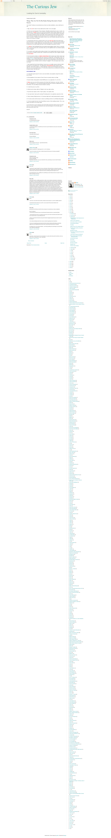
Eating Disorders (72, 411)
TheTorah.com (71, 746)
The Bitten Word (73, 59)
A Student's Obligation (73, 287)
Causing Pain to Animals (73, 369)
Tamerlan (71, 724)
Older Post (62, 243)
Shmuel (70, 692)
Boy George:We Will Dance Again (75, 45)
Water (70, 778)
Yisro (70, 798)
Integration (71, 494)
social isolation (72, 703)
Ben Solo (71, 331)
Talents (70, 719)
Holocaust (71, 473)
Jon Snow (71, 511)
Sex (70, 675)
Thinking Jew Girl (73, 155)
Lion (70, 541)
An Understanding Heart (73, 306)
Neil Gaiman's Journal (74, 52)
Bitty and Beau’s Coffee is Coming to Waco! (76, 56)
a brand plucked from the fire (74, 283)
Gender (70, 445)
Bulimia (70, 363)
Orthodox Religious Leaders (74, 601)
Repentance (71, 649)
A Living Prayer (72, 68)
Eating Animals (72, 410)
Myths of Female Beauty (73, 585)
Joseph (70, 516)
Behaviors (71, 327)
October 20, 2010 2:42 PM (34, 144)
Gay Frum (71, 444)
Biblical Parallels (72, 348)
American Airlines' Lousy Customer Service (76, 304)
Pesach (70, 614)
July (71, 250)
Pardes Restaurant (72, 608)
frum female (72, 44)
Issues (70, 501)
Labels (70, 532)
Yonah (70, 802)
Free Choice (72, 148)
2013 (70, 207)
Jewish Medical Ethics (73, 509)
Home (46, 243)
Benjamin (71, 332)
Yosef (70, 803)
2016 (70, 203)
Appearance (71, 318)
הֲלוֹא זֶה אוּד (71, 816)
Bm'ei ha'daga (72, 64)
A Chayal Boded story (74, 143)
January (71, 259)
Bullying (70, 364)
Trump (70, 761)
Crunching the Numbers (74, 223)
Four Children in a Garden (74, 100)
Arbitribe (71, 125)
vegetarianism (71, 775)
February (72, 258)
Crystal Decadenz (73, 158)
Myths (70, 584)
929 (70, 281)
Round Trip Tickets (72, 654)
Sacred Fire (71, 656)
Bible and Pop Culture (73, 343)
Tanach (70, 725)
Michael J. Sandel (72, 568)
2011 (70, 210)
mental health (71, 566)
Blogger (64, 835)
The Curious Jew (42, 6)
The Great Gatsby (72, 738)
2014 (70, 206)
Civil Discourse (72, 385)
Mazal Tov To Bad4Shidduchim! (74, 107)
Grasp (70, 455)
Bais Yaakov (71, 324)
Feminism (71, 431)
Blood (70, 354)
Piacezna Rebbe (72, 622)
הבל (70, 815)
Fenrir (70, 432)
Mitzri (70, 574)
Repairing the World (72, 648)
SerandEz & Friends (73, 99)
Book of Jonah (71, 356)
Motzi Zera (71, 581)
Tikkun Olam (71, 753)
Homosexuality (72, 477)
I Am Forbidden (72, 487)
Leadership (71, 533)
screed (70, 669)
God (70, 449)
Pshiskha (71, 627)
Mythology (71, 583)
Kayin (70, 525)
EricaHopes (72, 151)
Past (70, 612)
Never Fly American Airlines (74, 592)
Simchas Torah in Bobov (74, 245)
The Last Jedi (71, 740)
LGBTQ (70, 538)
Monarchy (71, 575)
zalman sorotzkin (72, 807)
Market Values (71, 558)
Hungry (70, 486)
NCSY (70, 587)
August (71, 249)
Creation (70, 392)
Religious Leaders (72, 647)
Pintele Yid (71, 623)
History (70, 469)
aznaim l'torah (71, 322)
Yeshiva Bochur (72, 790)
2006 (70, 266)
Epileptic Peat (72, 244)
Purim (70, 628)
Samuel (70, 661)
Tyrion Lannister (72, 763)
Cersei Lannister (72, 371)
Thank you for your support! (74, 84)
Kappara (70, 524)
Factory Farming (72, 424)
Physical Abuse (72, 620)
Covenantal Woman (72, 390)
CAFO (70, 367)
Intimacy (70, 500)
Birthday (70, 352)
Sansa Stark (71, 662)
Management (71, 554)
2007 (70, 264)
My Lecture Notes (77, 28)
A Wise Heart (71, 288)
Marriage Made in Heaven (73, 559)
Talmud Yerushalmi (72, 723)
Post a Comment (31, 240)
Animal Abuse (71, 307)
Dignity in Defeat (72, 405)
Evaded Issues (71, 422)
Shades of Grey (32, 147)
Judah (70, 520)
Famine (70, 430)
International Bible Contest (74, 499)
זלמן (70, 818)
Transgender (71, 759)
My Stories (76, 29)
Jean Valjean (71, 504)
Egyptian (70, 417)
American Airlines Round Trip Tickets (75, 302)
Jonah (70, 512)
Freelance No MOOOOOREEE (74, 76)
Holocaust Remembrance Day (74, 474)
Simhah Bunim (71, 696)
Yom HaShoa (71, 799)
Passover (71, 610)
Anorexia (70, 315)
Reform (70, 645)
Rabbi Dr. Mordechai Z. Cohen (74, 640)
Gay (70, 443)
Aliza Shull (71, 300)
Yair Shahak (71, 788)
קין (69, 828)
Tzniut (70, 770)
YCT (70, 789)
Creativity (71, 394)
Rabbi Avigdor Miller (72, 639)
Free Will (70, 438)
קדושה (70, 827)
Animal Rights (71, 310)
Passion (70, 609)
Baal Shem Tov (72, 323)
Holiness (70, 472)
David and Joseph (72, 398)
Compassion (71, 386)
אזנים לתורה (71, 812)
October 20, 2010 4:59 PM (34, 175)
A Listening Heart (72, 284)
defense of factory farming (73, 401)
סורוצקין (70, 823)
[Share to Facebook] (50, 112)
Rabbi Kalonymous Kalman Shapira (75, 641)
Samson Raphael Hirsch (73, 660)
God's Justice (71, 452)
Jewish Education (72, 508)
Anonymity (71, 314)
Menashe (71, 564)
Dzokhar (70, 409)
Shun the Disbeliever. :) (73, 96)
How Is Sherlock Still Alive (73, 478)
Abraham (71, 292)
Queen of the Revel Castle (73, 632)
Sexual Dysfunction (72, 681)
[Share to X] (49, 112)
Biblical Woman (72, 350)
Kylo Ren (71, 530)
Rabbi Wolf (71, 644)
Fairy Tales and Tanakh (73, 427)
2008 (70, 263)
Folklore (70, 435)
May (71, 253)
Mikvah (70, 571)
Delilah (70, 402)
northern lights (71, 596)
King (70, 526)
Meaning (70, 562)
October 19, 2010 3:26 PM (34, 121)
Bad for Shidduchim (73, 79)
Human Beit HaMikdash (73, 482)
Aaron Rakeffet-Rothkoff (73, 289)
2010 (70, 212)
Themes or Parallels (72, 745)
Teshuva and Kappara (73, 732)
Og (69, 598)
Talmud (70, 721)
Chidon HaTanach (72, 380)
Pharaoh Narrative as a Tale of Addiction (76, 618)
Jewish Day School (72, 507)
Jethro (70, 505)
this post (31, 58)
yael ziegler (71, 786)
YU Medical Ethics (72, 806)
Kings (70, 529)
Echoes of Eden (72, 413)
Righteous (71, 653)
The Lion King (72, 241)
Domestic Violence (72, 406)
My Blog (71, 160)
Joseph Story (71, 517)
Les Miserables (72, 534)
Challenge (71, 375)
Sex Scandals (71, 678)
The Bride (72, 224)
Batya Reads (72, 153)
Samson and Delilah (72, 658)
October (71, 216)
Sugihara (71, 713)
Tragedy (70, 757)
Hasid (70, 461)
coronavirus (71, 389)
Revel (70, 652)
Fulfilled (70, 440)
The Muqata (72, 83)
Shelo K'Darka (71, 686)
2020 (70, 197)
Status (70, 708)
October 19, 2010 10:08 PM (34, 137)
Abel (70, 291)
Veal (70, 774)
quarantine (71, 631)
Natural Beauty (72, 162)
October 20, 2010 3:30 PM (34, 152)
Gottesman (71, 453)
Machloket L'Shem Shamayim (74, 551)
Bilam (70, 351)
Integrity (70, 495)
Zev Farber (71, 808)
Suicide (70, 715)
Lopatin (70, 543)
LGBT (70, 537)
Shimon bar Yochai (72, 690)
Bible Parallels (71, 346)
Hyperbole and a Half (73, 114)
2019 (70, 198)
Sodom (70, 704)
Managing (71, 555)
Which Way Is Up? (73, 147)
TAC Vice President (72, 716)
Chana (30, 164)
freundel (70, 439)
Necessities (72, 239)
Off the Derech (71, 597)
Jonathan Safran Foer (73, 513)
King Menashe (71, 528)
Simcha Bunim (71, 695)
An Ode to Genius (72, 111)
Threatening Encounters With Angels (75, 749)
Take (70, 717)
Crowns (71, 126)
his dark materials (72, 468)
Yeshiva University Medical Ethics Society (76, 793)
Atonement (71, 319)
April (71, 255)
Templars (71, 728)
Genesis (70, 447)
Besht (70, 339)
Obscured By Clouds (73, 110)
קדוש (70, 825)
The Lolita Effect (72, 741)
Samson (70, 657)
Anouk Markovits (72, 316)
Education (71, 414)
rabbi (70, 635)
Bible (70, 342)
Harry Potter (71, 460)
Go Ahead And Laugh (74, 238)
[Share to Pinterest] (51, 112)
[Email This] (46, 112)
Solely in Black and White (74, 103)
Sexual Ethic (71, 682)
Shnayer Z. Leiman (72, 694)
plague (70, 624)
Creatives (71, 393)
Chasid (70, 376)
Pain (70, 605)
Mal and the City (73, 164)
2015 (70, 204)
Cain (70, 368)
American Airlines (72, 301)
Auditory (70, 320)
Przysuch (71, 626)
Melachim (71, 563)
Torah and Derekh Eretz (73, 755)
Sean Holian (71, 670)
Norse (70, 593)
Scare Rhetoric (72, 668)
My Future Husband (73, 242)
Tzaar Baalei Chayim (73, 765)
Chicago (70, 377)
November (72, 215)
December (72, 213)
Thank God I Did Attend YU (74, 733)
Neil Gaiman (71, 589)
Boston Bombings (72, 360)
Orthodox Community (73, 600)
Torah (70, 754)
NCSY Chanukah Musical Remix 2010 (76, 588)
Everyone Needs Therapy (74, 48)
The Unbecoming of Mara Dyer (74, 744)
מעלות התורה (71, 820)
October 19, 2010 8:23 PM (34, 129)
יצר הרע (70, 819)
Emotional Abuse (72, 419)
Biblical (70, 347)
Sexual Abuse (71, 679)
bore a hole (71, 359)
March (71, 256)
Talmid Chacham (72, 720)
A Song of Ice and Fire (73, 285)
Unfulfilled (71, 771)
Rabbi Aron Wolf (72, 637)
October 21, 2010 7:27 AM (34, 238)
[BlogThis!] (47, 112)
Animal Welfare (72, 311)
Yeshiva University (72, 792)
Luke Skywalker (72, 550)
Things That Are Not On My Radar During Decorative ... (76, 236)
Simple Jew (71, 698)
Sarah (70, 664)
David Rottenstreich (72, 400)
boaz (70, 355)
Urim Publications (72, 772)
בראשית (70, 814)
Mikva (70, 570)
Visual (70, 776)
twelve (71, 136)
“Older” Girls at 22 (72, 80)
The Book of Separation (73, 736)
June (71, 252)
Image (70, 491)
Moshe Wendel (72, 579)
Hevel (70, 466)
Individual (71, 492)
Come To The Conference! (74, 220)
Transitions (71, 49)
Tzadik (70, 767)
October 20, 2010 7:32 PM (34, 204)
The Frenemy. (72, 75)
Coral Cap (71, 129)
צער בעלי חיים (71, 824)
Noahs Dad (72, 55)
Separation (71, 674)
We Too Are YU (72, 779)
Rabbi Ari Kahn (72, 636)
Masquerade (71, 560)
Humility (70, 484)
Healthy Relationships (73, 464)
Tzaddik (70, 766)
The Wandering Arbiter (74, 118)
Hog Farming (71, 470)
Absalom (70, 293)
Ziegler (70, 810)
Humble (70, 483)
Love (70, 547)
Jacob (70, 503)
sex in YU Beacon (72, 677)
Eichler (70, 418)
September (72, 247)
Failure (70, 426)
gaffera (57, 835)
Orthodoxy (71, 602)
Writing (70, 785)
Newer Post (29, 243)
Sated (70, 666)
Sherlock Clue (71, 687)
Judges (70, 521)
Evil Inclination (71, 423)
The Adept (71, 734)
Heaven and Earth (72, 65)
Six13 (70, 699)
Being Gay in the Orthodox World (75, 328)
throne (70, 750)
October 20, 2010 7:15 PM (34, 193)
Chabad (70, 372)
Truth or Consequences (73, 119)
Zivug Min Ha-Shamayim (73, 811)
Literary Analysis (72, 542)
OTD (70, 604)
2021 (70, 195)
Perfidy (70, 613)
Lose (70, 545)
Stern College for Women (73, 712)
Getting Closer (71, 448)
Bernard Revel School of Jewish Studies (76, 337)
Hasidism (71, 462)
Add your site (73, 191)
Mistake (70, 572)
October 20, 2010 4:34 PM (34, 161)
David (70, 396)
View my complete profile (78, 186)
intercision (71, 496)
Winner (70, 784)
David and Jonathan (72, 397)
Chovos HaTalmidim (72, 384)
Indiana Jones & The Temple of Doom (76, 226)
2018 (70, 200)
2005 (70, 267)
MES (70, 567)
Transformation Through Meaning (75, 758)
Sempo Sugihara (72, 673)
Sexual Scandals (72, 683)
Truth (70, 762)
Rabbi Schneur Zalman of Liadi (74, 643)
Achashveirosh (72, 296)
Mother (70, 580)
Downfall (70, 407)
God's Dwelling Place (73, 451)
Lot (69, 546)
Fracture (70, 436)
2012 (70, 209)
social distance (72, 700)
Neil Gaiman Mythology (73, 591)
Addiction (71, 298)
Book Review (71, 358)
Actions (70, 297)
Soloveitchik (71, 707)
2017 (70, 201)
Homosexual (71, 476)
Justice (70, 522)
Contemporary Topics (73, 388)
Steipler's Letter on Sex (73, 711)
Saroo (70, 665)
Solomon (70, 706)
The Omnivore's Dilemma (73, 742)
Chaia (70, 373)
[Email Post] (44, 112)
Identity (70, 490)
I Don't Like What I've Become (74, 91)
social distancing (72, 702)
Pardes (70, 606)
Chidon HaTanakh (72, 381)
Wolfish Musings (73, 90)
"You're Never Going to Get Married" (76, 234)
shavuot (70, 685)
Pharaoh (70, 617)
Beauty (70, 326)
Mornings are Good (73, 230)
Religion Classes (70, 191)
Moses (70, 576)
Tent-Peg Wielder (72, 729)
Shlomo (70, 691)
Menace (71, 115)
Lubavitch (71, 549)
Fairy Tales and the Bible (73, 428)
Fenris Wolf (71, 434)
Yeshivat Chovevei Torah (73, 795)
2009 (70, 261)
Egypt (70, 415)
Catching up (71, 144)
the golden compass (72, 737)
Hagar (70, 457)
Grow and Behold (72, 456)
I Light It (70, 488)
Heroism (70, 465)
